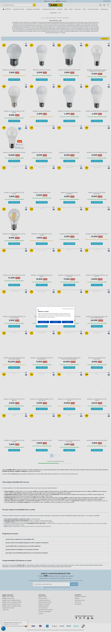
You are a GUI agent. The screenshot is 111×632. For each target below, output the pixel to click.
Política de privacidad (67, 308)
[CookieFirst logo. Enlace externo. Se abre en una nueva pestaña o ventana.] (38, 310)
